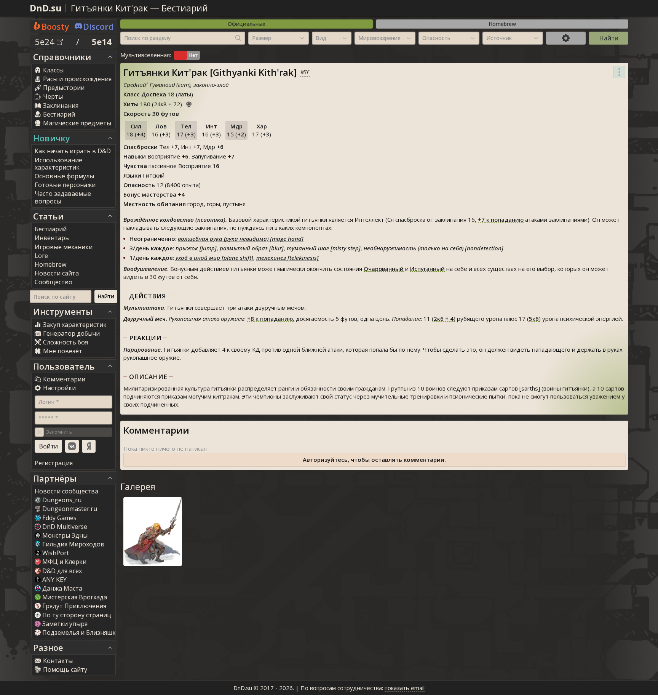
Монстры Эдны (65, 535)
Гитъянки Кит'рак (109, 8)
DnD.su (46, 8)
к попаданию (501, 219)
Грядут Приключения (74, 606)
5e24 (46, 41)
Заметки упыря (65, 624)
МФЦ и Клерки (64, 561)
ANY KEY (54, 579)
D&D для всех (62, 571)
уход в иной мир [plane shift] (214, 257)
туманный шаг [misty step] (324, 248)
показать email (405, 688)
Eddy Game (59, 518)
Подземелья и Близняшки (81, 632)
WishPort (55, 553)
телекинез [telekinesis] (287, 257)
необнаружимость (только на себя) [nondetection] (433, 248)
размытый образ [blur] (252, 248)
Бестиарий (184, 8)
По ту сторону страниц (76, 615)
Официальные (246, 23)
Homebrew (502, 23)
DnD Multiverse (64, 526)
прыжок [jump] (196, 248)
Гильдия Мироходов (73, 544)
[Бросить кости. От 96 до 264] (189, 103)
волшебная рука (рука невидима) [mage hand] (240, 238)
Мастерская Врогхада (74, 597)
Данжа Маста (62, 588)
